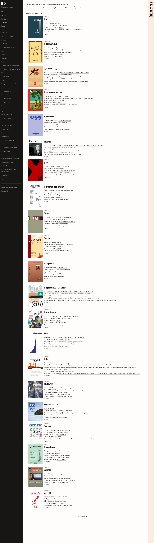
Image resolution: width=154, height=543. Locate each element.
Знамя (3, 62)
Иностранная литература (10, 69)
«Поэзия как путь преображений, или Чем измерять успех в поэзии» (80, 146)
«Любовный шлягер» (62, 497)
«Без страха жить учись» (60, 96)
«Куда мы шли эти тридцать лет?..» (70, 77)
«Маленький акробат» (64, 217)
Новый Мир (5, 102)
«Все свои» (57, 437)
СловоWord (5, 166)
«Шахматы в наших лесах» (64, 125)
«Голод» (76, 388)
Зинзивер (4, 58)
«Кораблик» (59, 197)
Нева (3, 80)
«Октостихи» (61, 434)
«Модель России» (61, 323)
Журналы (4, 22)
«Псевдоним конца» (63, 457)
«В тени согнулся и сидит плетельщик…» (70, 337)
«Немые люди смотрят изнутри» (71, 150)
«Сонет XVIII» (61, 103)
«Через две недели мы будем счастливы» (69, 48)
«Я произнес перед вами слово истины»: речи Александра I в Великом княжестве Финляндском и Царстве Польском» (99, 373)
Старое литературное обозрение (9, 170)
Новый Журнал (6, 98)
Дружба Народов (7, 47)
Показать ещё (83, 516)
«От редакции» (49, 408)
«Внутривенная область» (61, 129)
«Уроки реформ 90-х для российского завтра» (71, 413)
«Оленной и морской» (63, 478)
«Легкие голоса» (63, 346)
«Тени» (58, 320)
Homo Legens (6, 118)
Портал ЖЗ (4, 191)
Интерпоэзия (6, 73)
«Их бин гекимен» (62, 193)
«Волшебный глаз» (62, 482)
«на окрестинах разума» (63, 363)
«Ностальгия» (65, 394)
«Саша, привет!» (62, 123)
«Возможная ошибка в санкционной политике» (76, 294)
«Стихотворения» (60, 474)
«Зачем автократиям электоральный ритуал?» (85, 298)
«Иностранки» (67, 396)
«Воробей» (61, 168)
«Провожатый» (62, 100)
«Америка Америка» (63, 476)
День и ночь (5, 129)
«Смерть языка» (66, 52)
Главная (3, 12)
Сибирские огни (7, 162)
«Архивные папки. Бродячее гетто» (70, 344)
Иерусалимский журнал (10, 66)
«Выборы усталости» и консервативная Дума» (73, 296)
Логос (3, 144)
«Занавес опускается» (63, 270)
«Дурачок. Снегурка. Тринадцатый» (70, 30)
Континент (5, 136)
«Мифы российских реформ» (66, 415)
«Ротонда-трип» (63, 340)
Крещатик (5, 77)
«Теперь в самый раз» (60, 199)
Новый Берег (6, 95)
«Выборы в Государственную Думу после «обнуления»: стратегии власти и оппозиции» (86, 300)
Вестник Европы (7, 36)
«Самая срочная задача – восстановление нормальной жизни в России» (68, 292)
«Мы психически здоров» (67, 148)
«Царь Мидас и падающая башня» (66, 175)
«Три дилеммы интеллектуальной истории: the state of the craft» (89, 365)
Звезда (3, 51)
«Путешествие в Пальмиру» (66, 480)
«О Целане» (62, 274)
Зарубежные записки (8, 133)
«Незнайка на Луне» (64, 120)
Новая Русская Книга (9, 147)
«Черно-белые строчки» (64, 318)
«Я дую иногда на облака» (64, 191)
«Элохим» (60, 127)
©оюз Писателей (7, 114)
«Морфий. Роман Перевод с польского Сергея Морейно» (74, 98)
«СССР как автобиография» (70, 79)
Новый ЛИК (5, 151)
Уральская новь (7, 179)
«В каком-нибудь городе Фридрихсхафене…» (70, 342)
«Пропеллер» (62, 219)
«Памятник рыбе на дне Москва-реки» (67, 272)
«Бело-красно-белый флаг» (67, 226)
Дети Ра (4, 44)
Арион (3, 122)
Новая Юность (6, 91)
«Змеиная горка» (64, 417)
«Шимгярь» (58, 453)
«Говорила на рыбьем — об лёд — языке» (69, 154)
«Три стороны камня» (64, 75)
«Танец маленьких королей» (68, 316)
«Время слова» (58, 499)
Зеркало (4, 55)
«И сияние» (63, 25)
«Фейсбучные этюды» (64, 505)
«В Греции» (60, 195)
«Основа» (62, 503)
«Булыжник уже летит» (65, 152)
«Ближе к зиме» (62, 267)
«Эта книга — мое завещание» (69, 105)
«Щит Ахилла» (61, 459)
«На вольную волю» (63, 430)
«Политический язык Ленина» (63, 371)
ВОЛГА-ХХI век (6, 125)
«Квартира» (61, 325)
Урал (3, 106)
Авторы (3, 15)
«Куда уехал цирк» (64, 451)
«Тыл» (65, 392)
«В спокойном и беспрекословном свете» (75, 72)
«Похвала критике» (64, 173)
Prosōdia (4, 33)
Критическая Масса (8, 140)
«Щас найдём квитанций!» (66, 221)
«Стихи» (60, 23)
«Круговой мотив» (62, 432)
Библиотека (4, 19)
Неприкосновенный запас (10, 84)
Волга (3, 40)
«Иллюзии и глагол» (63, 455)
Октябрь (4, 155)
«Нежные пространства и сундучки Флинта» (73, 81)
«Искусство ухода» (64, 224)
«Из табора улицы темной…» (63, 244)
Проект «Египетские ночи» (9, 187)
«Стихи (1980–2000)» (62, 166)
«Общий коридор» (63, 251)
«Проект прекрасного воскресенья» (76, 390)
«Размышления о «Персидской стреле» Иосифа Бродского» (78, 439)
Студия (4, 175)
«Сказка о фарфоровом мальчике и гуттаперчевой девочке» (75, 50)
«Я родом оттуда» (60, 501)
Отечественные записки (10, 158)
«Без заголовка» (59, 276)
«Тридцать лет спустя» (65, 411)
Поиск (3, 26)
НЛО (3, 88)
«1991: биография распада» (65, 171)
